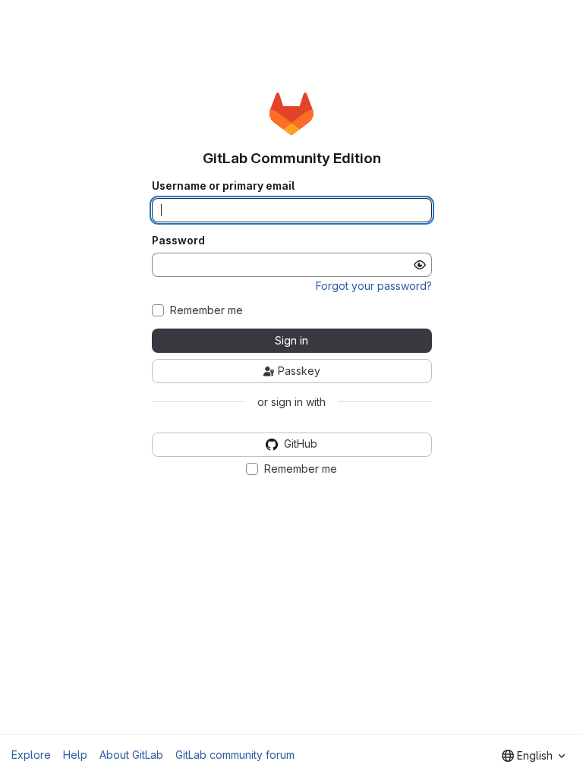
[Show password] (420, 265)
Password (178, 240)
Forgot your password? (374, 285)
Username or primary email (223, 186)
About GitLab (131, 754)
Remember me (206, 310)
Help (75, 754)
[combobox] (533, 756)
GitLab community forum (235, 754)
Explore (31, 754)
